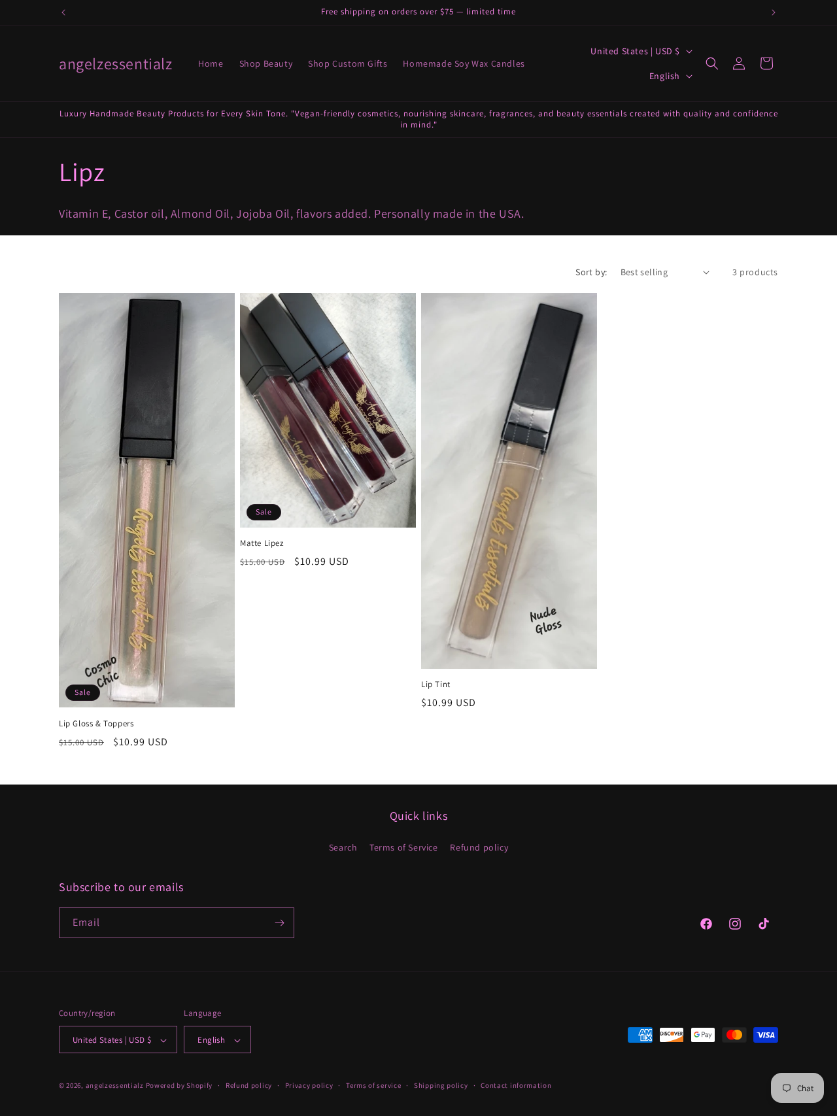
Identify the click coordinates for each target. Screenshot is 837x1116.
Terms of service (373, 1085)
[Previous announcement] (63, 12)
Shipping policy (441, 1085)
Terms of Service (403, 848)
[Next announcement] (773, 12)
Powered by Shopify (179, 1086)
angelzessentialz (115, 1086)
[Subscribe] (279, 922)
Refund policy (479, 848)
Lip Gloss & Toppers (96, 724)
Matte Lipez (262, 544)
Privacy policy (309, 1085)
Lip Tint (436, 685)
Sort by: (591, 272)
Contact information (516, 1085)
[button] (712, 63)
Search (343, 848)
